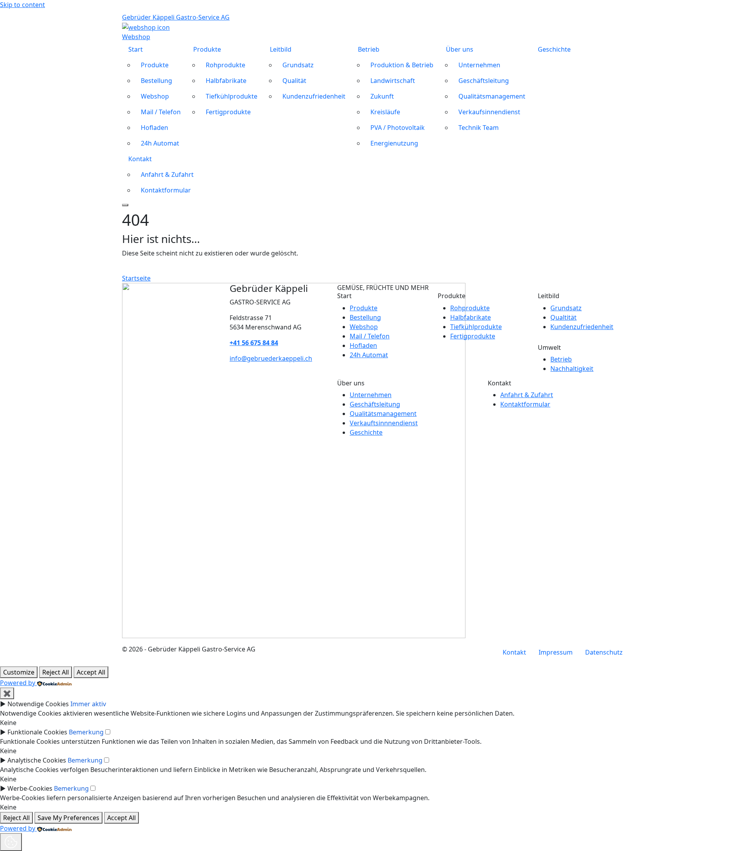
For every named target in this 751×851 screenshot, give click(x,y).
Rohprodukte (225, 65)
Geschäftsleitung (483, 80)
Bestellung (156, 80)
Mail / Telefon (161, 112)
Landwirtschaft (392, 80)
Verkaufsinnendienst (489, 112)
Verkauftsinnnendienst (384, 423)
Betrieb (368, 49)
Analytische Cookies (36, 760)
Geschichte (554, 49)
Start (135, 49)
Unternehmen (479, 65)
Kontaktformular (166, 190)
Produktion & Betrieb (401, 65)
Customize (18, 672)
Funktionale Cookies (37, 732)
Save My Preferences (68, 817)
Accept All (91, 672)
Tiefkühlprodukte (231, 96)
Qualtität (563, 317)
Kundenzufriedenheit (313, 96)
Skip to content (22, 4)
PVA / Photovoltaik (397, 127)
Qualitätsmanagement (491, 96)
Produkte (155, 65)
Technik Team (478, 127)
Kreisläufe (385, 112)
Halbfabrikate (226, 80)
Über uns (459, 49)
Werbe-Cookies (29, 788)
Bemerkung (86, 732)
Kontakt (140, 159)
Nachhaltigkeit (571, 368)
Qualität (294, 80)
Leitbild (280, 49)
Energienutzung (394, 143)
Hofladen (154, 127)
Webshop (155, 96)
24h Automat (160, 143)
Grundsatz (298, 65)
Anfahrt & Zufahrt (167, 174)
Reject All (55, 672)
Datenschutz (604, 652)
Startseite (136, 278)
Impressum (556, 652)
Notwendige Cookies (38, 704)
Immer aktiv (88, 704)
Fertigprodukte (228, 112)
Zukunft (382, 96)
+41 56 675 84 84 (254, 342)
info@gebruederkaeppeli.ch (271, 358)
